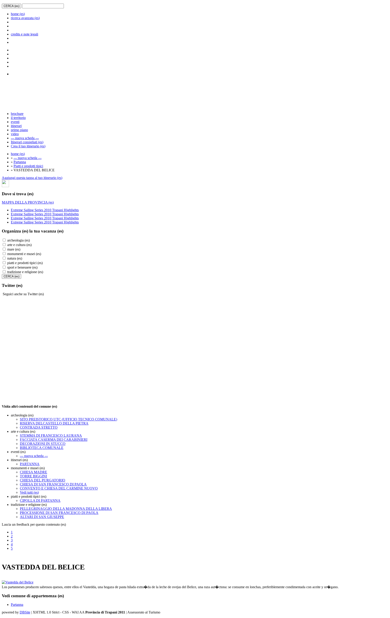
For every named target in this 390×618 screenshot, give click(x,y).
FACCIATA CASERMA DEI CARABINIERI (53, 439)
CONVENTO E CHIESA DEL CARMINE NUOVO (59, 488)
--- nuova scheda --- (25, 138)
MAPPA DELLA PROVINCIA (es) (28, 202)
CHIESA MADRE (33, 472)
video (15, 134)
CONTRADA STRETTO (39, 427)
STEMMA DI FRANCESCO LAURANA (51, 435)
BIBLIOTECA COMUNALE (41, 448)
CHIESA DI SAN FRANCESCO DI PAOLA (53, 484)
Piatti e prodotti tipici (28, 166)
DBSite (25, 612)
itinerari (16, 126)
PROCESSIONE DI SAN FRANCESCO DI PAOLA (59, 513)
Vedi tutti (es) (29, 492)
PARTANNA (29, 464)
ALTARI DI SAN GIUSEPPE (42, 517)
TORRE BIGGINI (33, 476)
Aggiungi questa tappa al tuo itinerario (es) (32, 178)
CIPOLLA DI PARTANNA (40, 500)
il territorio (18, 118)
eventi (15, 122)
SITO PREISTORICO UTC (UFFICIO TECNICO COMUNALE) (68, 419)
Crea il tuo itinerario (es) (28, 146)
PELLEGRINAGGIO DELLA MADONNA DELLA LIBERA (66, 509)
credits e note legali (24, 34)
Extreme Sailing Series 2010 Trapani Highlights (45, 210)
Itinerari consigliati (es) (27, 142)
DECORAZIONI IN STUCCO (42, 444)
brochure (17, 114)
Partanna (20, 162)
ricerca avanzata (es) (25, 18)
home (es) (18, 14)
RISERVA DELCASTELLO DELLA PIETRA (54, 423)
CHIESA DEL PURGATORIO (42, 480)
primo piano (19, 130)
